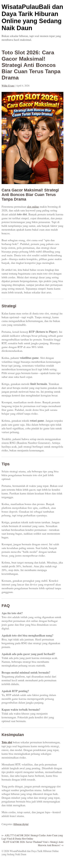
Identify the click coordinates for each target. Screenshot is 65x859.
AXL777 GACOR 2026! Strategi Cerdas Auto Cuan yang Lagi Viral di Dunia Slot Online (32, 837)
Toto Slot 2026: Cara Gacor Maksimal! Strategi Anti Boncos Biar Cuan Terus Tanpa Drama (31, 65)
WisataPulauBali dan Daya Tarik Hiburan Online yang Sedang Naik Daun (32, 17)
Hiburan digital (20, 824)
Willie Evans (8, 85)
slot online (33, 206)
